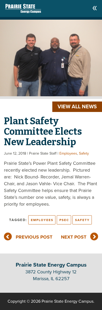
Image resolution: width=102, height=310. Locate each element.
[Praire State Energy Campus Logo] (18, 7)
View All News (77, 107)
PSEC (64, 220)
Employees (68, 153)
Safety (84, 153)
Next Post (73, 237)
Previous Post (34, 237)
